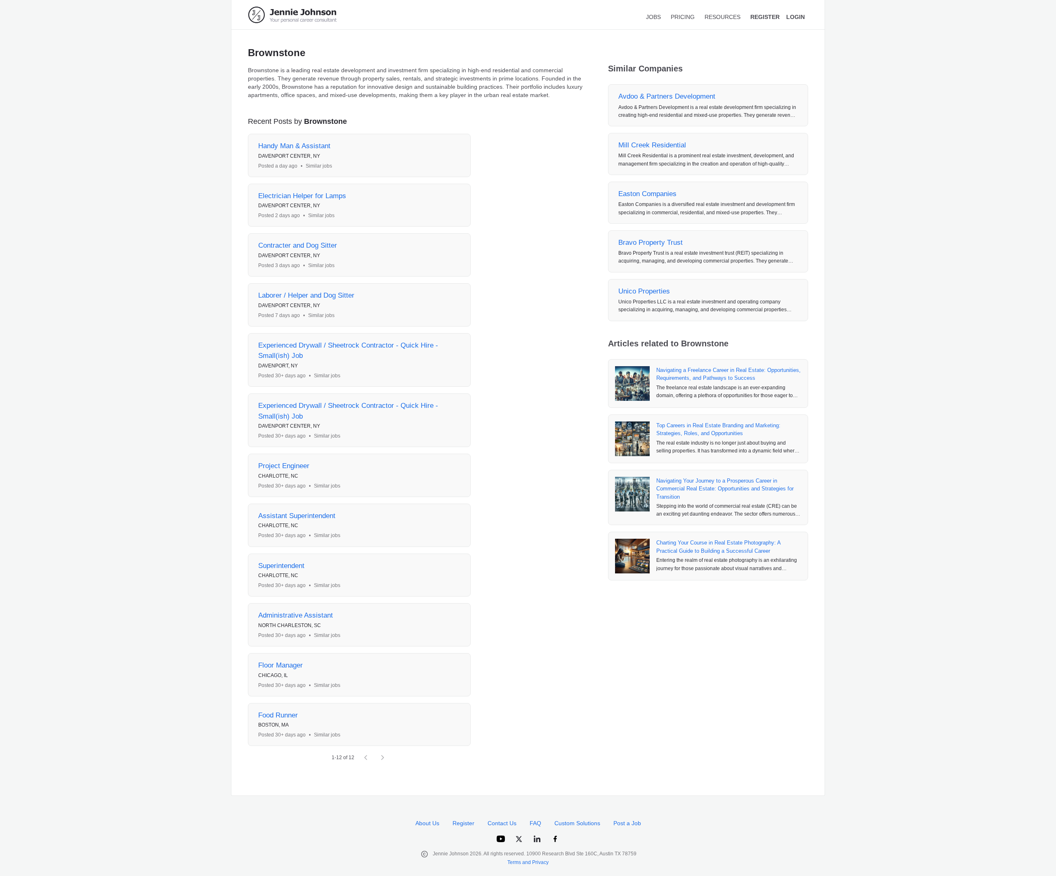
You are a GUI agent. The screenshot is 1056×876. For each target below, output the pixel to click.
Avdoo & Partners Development (666, 96)
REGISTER (765, 17)
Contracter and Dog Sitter (297, 245)
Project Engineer (283, 466)
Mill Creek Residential (652, 145)
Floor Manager (280, 665)
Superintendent (281, 566)
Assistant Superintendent (296, 516)
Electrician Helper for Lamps (302, 196)
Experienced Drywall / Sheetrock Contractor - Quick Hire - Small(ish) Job (348, 350)
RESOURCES (722, 17)
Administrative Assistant (295, 615)
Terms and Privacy (528, 862)
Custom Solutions (577, 823)
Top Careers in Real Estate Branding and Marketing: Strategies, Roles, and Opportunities (718, 429)
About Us (427, 823)
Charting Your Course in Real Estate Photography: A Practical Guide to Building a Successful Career (718, 547)
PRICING (683, 17)
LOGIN (795, 17)
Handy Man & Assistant (294, 146)
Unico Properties (644, 291)
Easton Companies (647, 194)
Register (463, 823)
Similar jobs (319, 166)
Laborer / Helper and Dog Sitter (306, 295)
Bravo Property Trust (650, 242)
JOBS (653, 17)
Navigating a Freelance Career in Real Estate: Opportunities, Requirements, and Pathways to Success (728, 374)
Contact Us (502, 823)
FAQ (535, 823)
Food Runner (278, 715)
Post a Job (627, 823)
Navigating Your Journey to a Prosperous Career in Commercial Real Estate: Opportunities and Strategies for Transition (725, 489)
